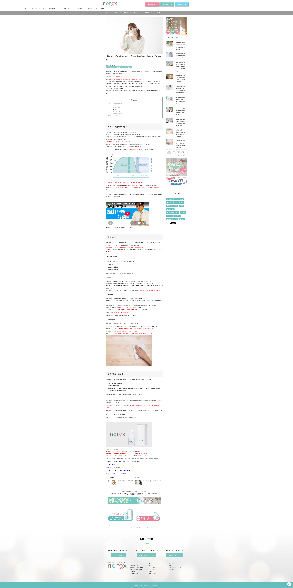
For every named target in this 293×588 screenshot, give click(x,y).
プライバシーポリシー (155, 567)
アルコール (170, 209)
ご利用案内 (152, 569)
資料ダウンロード (174, 555)
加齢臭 (169, 219)
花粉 (130, 67)
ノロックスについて (36, 8)
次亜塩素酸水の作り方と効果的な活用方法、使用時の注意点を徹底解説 (180, 133)
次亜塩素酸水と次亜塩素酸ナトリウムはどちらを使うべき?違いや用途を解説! (180, 90)
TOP (25, 8)
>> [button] (183, 155)
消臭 (125, 67)
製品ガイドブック (173, 565)
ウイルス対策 (123, 13)
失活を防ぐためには (114, 115)
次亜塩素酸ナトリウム (173, 212)
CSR (184, 212)
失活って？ (112, 105)
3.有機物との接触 (118, 113)
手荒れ (178, 216)
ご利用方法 (133, 571)
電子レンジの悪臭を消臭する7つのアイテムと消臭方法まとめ (180, 100)
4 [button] (183, 152)
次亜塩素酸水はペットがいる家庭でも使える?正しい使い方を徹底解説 (180, 79)
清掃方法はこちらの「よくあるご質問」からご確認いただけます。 (122, 331)
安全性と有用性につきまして (176, 567)
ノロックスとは (134, 565)
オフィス (170, 216)
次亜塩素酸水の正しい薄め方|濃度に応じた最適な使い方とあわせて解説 (180, 122)
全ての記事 (114, 13)
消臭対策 (170, 202)
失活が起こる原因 (116, 107)
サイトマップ (172, 569)
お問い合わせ (152, 573)
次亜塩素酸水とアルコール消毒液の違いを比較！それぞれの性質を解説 (180, 144)
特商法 (151, 571)
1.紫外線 (116, 109)
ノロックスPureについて (53, 8)
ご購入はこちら (91, 8)
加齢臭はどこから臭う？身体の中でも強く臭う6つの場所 (180, 56)
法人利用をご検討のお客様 (137, 567)
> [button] (178, 155)
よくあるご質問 (153, 563)
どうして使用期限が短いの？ (116, 103)
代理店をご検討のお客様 (136, 569)
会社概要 (151, 565)
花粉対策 (170, 199)
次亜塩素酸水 (112, 67)
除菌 (119, 67)
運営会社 (102, 8)
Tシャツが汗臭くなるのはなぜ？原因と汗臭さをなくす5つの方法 (180, 111)
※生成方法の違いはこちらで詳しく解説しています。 (119, 76)
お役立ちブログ (134, 573)
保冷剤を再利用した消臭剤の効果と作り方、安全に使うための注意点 (180, 46)
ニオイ (182, 219)
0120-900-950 (119, 555)
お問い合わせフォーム (146, 555)
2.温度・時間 (117, 111)
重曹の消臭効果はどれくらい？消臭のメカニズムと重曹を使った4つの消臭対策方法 (180, 67)
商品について (67, 8)
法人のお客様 (78, 8)
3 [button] (178, 152)
